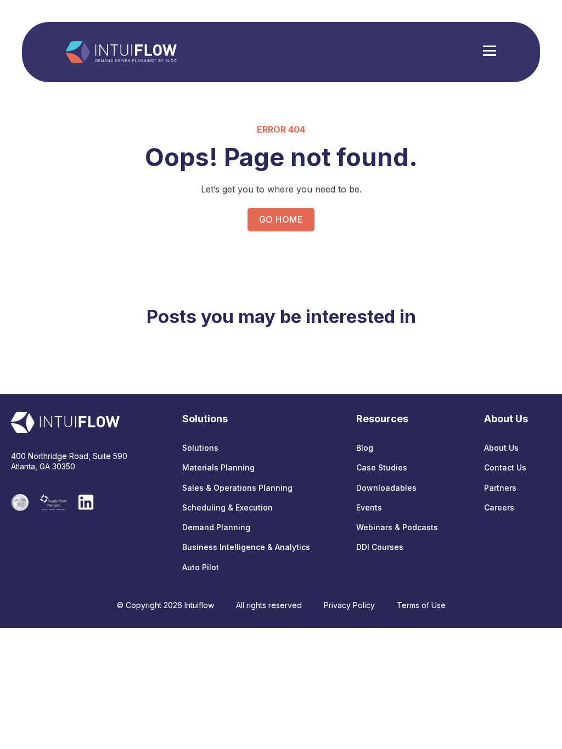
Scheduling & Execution (227, 507)
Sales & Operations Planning (237, 487)
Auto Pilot (200, 567)
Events (369, 507)
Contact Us (505, 467)
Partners (500, 487)
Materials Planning (218, 467)
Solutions (200, 447)
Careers (499, 507)
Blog (364, 447)
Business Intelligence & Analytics (246, 547)
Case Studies (381, 467)
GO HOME (281, 219)
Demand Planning (216, 527)
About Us (501, 447)
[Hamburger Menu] (489, 52)
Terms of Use (421, 605)
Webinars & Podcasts (397, 527)
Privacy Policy (349, 605)
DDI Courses (379, 547)
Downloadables (386, 487)
